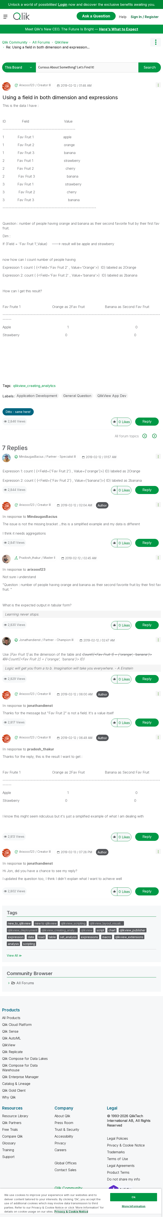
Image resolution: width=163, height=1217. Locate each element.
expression (16, 937)
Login (62, 4)
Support (8, 1157)
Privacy (60, 1143)
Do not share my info (124, 1179)
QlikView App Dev (111, 395)
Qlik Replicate (12, 1052)
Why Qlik (9, 1097)
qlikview (86, 930)
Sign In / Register (145, 17)
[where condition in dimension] (154, 436)
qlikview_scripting (73, 923)
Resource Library (15, 1116)
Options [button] (155, 42)
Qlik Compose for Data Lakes (25, 1058)
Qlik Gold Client (13, 1090)
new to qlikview (46, 923)
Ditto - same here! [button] (18, 412)
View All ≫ (14, 955)
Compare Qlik (12, 1136)
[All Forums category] (9, 983)
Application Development (37, 395)
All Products (11, 1018)
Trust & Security (67, 1129)
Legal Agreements (121, 1165)
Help (122, 17)
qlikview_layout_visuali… (106, 923)
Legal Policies (117, 1138)
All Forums (41, 42)
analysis (13, 944)
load (41, 937)
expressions (89, 937)
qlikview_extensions (129, 937)
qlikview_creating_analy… (59, 930)
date (31, 937)
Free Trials (10, 1129)
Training (8, 1150)
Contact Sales (65, 1170)
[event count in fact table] (147, 436)
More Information (134, 1206)
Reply (147, 421)
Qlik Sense (10, 1031)
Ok (133, 1197)
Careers (60, 1150)
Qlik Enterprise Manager (20, 1077)
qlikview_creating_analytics (34, 386)
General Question (77, 395)
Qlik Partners (11, 1123)
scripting (29, 944)
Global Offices (66, 1163)
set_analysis (68, 937)
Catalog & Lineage (16, 1083)
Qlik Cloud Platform (17, 1024)
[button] (158, 85)
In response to (30, 516)
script (100, 930)
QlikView (61, 42)
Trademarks (116, 1152)
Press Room (64, 1123)
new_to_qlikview (19, 923)
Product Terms (118, 1172)
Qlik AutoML (11, 1038)
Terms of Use (117, 1159)
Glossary (9, 1143)
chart (111, 930)
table (52, 937)
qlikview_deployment (22, 930)
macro (106, 937)
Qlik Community (14, 42)
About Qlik (62, 1116)
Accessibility (64, 1136)
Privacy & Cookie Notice (126, 1145)
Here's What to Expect (118, 29)
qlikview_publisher (132, 930)
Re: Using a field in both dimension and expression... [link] (48, 47)
